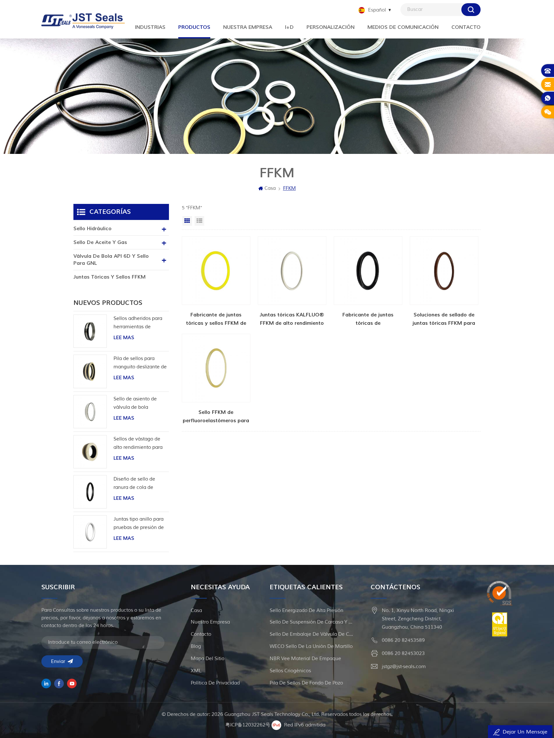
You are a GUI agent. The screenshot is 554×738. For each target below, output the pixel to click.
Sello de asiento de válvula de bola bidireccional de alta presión (136, 404)
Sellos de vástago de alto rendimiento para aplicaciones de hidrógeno (138, 444)
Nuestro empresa (210, 622)
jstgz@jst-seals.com (404, 667)
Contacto (466, 27)
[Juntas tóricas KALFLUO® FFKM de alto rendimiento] (292, 281)
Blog (196, 646)
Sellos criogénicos (290, 671)
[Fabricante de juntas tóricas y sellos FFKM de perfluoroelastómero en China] (216, 281)
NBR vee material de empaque (305, 659)
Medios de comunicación (403, 27)
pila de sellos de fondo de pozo (306, 683)
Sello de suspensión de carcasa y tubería (311, 622)
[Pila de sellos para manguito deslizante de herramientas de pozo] (90, 371)
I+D (289, 27)
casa (196, 611)
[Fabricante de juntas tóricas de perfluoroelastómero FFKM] (368, 281)
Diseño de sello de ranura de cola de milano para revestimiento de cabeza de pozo (134, 484)
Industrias (150, 27)
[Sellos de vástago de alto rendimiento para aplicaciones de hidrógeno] (90, 451)
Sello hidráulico (92, 228)
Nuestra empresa (247, 27)
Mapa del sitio (207, 659)
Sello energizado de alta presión (306, 611)
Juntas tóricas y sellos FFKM (109, 277)
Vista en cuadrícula (187, 221)
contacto (201, 634)
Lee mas (123, 338)
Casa (270, 188)
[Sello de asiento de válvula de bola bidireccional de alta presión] (90, 411)
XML (196, 671)
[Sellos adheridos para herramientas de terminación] (90, 331)
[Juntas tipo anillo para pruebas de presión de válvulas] (90, 532)
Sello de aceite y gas (100, 242)
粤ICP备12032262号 (247, 725)
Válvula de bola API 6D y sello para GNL (111, 259)
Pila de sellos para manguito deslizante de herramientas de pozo (140, 363)
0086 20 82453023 (403, 653)
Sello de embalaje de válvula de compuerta (311, 634)
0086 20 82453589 (403, 640)
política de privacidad (215, 683)
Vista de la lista (199, 221)
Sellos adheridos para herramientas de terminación (137, 323)
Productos (194, 27)
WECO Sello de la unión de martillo (311, 646)
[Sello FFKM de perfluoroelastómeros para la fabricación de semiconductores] (216, 379)
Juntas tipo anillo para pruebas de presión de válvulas (138, 524)
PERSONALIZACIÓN (330, 27)
